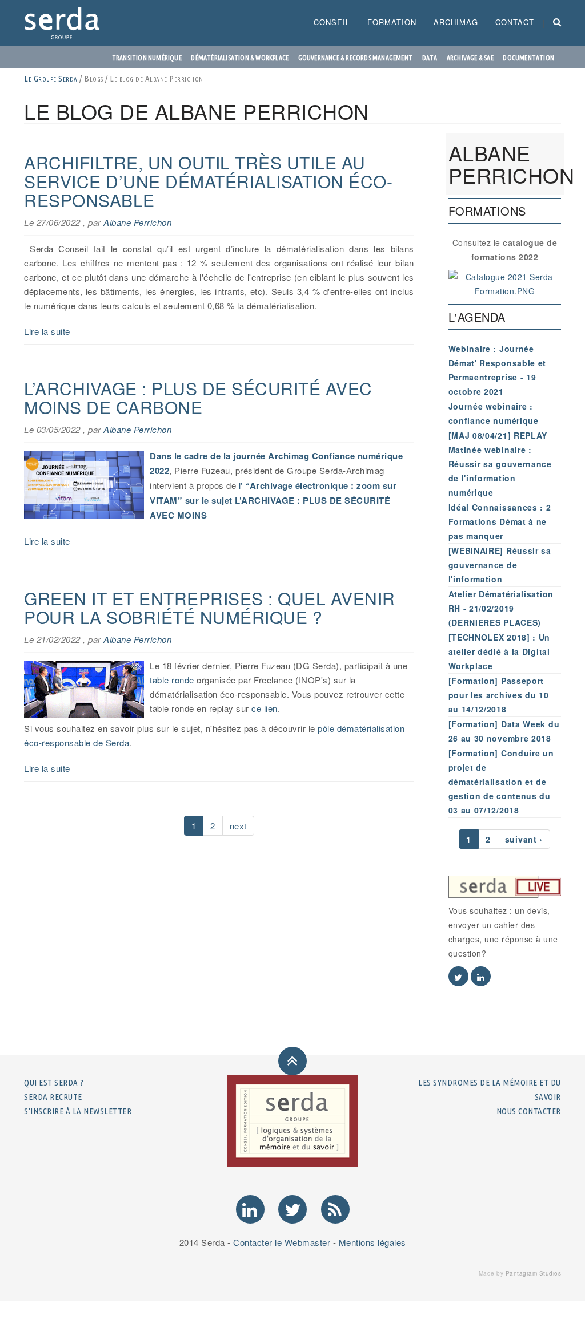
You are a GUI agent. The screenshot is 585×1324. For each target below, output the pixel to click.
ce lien (264, 708)
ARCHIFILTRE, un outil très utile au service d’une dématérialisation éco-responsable (208, 181)
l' (241, 485)
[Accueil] (66, 23)
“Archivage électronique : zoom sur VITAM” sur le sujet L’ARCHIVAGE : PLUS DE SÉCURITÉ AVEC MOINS (273, 500)
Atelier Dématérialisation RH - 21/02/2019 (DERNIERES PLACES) (501, 608)
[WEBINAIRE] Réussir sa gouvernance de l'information (499, 565)
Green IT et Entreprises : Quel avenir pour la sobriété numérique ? (209, 607)
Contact (514, 22)
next (238, 826)
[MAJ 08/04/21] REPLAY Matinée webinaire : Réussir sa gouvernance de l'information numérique (500, 464)
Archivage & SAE (470, 58)
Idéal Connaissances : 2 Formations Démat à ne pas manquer (499, 521)
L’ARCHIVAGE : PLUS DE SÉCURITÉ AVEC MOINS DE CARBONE (198, 397)
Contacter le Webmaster (281, 1242)
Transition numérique (147, 58)
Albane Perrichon (137, 222)
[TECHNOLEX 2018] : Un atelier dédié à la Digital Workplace (499, 651)
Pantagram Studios (534, 1273)
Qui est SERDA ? (54, 1082)
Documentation (528, 58)
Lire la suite (47, 331)
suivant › (524, 839)
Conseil (332, 22)
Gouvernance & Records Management (355, 58)
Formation (391, 22)
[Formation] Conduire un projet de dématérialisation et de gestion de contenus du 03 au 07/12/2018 (501, 781)
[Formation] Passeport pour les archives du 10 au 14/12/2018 (498, 695)
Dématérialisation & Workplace (240, 58)
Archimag (456, 22)
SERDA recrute (53, 1097)
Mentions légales (372, 1242)
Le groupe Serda (51, 78)
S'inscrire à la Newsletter (77, 1111)
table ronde (172, 680)
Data (430, 58)
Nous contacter (528, 1111)
